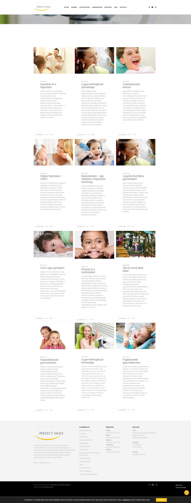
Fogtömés (82, 434)
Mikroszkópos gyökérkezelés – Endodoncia (90, 454)
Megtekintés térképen (140, 438)
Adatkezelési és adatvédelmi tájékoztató (60, 485)
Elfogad (161, 500)
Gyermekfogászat (85, 471)
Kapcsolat (123, 7)
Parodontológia (84, 458)
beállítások (126, 500)
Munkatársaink (97, 7)
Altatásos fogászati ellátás (88, 474)
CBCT (81, 465)
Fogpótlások (83, 443)
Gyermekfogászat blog (44, 50)
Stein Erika (40, 134)
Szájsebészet (83, 449)
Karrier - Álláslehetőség (42, 463)
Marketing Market (48, 487)
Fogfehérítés (83, 437)
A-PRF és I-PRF (84, 468)
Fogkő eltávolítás (85, 430)
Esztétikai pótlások (85, 440)
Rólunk (66, 7)
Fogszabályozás (85, 461)
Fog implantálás (85, 446)
